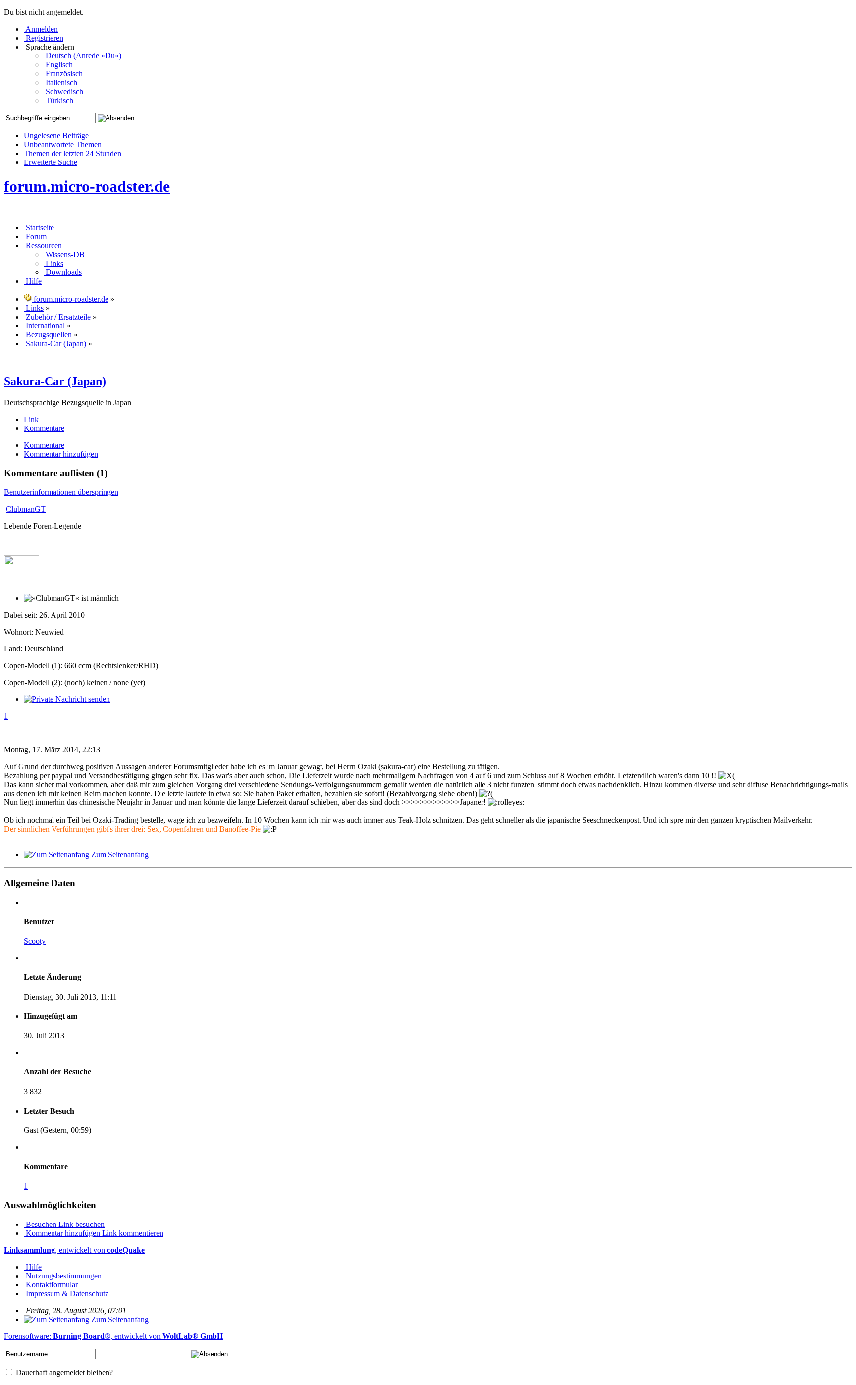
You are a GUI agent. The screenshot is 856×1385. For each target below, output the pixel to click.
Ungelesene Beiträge (56, 135)
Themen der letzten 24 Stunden (72, 153)
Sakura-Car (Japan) (55, 381)
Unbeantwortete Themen (63, 144)
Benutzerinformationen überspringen (61, 492)
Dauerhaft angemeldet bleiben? (63, 1372)
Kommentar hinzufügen (63, 1233)
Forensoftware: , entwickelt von (113, 1336)
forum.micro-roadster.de (87, 186)
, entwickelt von (74, 1250)
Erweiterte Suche (50, 162)
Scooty (35, 941)
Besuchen (41, 1224)
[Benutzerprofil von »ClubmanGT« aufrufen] (21, 581)
